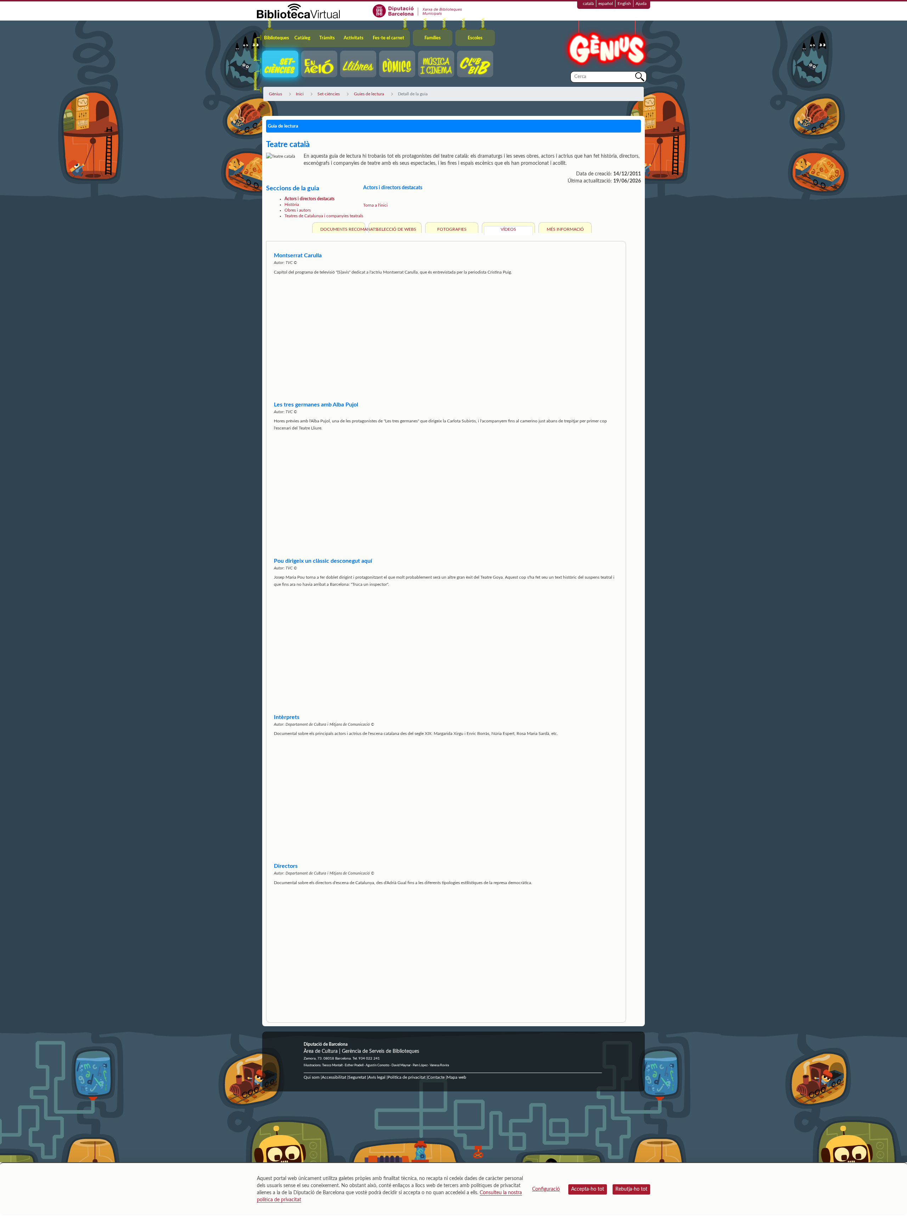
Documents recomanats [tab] (341, 229)
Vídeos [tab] (508, 229)
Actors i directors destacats (309, 199)
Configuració (546, 1189)
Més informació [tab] (565, 229)
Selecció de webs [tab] (396, 229)
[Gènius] (606, 45)
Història (292, 204)
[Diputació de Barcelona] (417, 11)
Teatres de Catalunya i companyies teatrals (324, 216)
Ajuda (641, 3)
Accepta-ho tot (587, 1189)
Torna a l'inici (375, 205)
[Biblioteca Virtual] (298, 11)
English (624, 3)
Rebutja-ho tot (631, 1189)
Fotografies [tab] (452, 229)
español (605, 3)
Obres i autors (298, 210)
